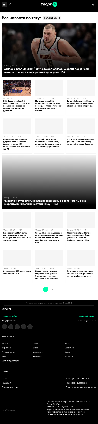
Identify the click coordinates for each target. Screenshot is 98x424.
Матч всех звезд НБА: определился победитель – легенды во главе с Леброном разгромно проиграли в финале (48, 106)
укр (88, 4)
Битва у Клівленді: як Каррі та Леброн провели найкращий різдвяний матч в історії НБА (80, 103)
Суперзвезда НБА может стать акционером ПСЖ (17, 272)
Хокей (35, 348)
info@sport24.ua (9, 320)
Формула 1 (6, 348)
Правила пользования (76, 383)
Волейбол (37, 356)
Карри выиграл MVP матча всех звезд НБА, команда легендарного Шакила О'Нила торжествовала (17, 236)
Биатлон (5, 356)
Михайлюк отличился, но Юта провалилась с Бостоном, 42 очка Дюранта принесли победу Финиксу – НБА (45, 202)
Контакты (6, 309)
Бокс (67, 343)
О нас (4, 378)
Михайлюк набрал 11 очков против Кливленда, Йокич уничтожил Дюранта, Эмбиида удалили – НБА (79, 236)
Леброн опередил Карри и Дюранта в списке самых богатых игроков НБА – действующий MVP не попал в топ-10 (16, 144)
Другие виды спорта (10, 361)
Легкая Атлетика (9, 352)
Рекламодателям (10, 387)
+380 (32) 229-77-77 (64, 407)
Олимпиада (38, 352)
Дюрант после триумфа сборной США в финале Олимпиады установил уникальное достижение (46, 275)
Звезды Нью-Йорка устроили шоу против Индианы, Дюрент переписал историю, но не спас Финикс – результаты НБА (49, 238)
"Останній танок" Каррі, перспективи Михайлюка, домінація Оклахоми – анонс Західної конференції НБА (48, 143)
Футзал (68, 352)
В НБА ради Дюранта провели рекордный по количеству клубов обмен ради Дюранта (80, 141)
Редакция (6, 383)
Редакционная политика (77, 378)
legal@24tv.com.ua (81, 409)
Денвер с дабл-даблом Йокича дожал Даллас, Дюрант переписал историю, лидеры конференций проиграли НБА (46, 70)
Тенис (35, 343)
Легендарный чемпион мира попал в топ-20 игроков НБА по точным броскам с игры (80, 273)
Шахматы (69, 356)
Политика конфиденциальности (81, 387)
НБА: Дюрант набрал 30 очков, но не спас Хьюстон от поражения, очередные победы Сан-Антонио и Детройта (16, 106)
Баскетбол (69, 348)
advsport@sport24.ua (87, 320)
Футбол (5, 343)
